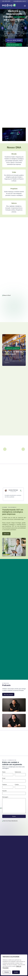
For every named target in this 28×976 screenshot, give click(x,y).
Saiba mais (14, 40)
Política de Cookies (7, 898)
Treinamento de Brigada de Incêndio (14, 113)
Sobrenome (18, 772)
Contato (4, 894)
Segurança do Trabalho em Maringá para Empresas (14, 87)
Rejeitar (7, 972)
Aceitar (16, 972)
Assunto (4, 790)
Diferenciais (5, 885)
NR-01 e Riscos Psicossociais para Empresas (14, 117)
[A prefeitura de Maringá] (13, 449)
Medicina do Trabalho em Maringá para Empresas (15, 83)
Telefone (4, 784)
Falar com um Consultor (13, 44)
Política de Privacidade (8, 901)
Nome (3, 772)
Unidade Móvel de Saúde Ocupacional (15, 100)
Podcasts (4, 889)
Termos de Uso (6, 896)
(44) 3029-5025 (6, 1)
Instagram (14, 738)
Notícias (4, 887)
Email (3, 778)
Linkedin (24, 738)
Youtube (4, 746)
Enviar (14, 816)
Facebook (4, 738)
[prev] (4, 449)
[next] (23, 449)
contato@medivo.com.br (19, 1)
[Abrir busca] (19, 5)
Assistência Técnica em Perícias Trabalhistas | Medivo (14, 109)
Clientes (4, 892)
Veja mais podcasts (8, 694)
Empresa (4, 883)
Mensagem (5, 797)
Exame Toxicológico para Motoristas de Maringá (14, 95)
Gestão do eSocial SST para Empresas (14, 104)
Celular (17, 784)
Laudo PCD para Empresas (14, 91)
